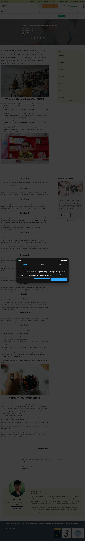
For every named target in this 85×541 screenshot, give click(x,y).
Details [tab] (42, 264)
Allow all (59, 279)
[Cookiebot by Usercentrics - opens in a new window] (62, 260)
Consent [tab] (25, 264)
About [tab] (60, 264)
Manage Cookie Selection (41, 279)
